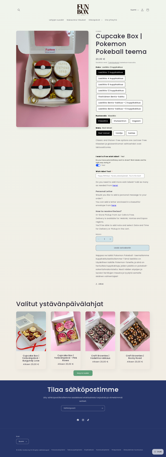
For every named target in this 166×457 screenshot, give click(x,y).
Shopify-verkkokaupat (41, 450)
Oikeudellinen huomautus (133, 450)
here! (115, 185)
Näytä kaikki (83, 373)
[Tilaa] (102, 408)
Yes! (103, 165)
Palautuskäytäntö (58, 450)
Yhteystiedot (116, 450)
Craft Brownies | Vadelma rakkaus (100, 357)
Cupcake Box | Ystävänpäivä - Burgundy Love (31, 358)
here (113, 205)
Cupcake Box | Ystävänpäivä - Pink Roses (65, 358)
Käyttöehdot (89, 450)
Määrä (98, 234)
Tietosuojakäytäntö (74, 450)
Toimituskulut (113, 62)
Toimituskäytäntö (102, 450)
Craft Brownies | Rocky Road (135, 357)
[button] (19, 10)
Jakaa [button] (101, 284)
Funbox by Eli (27, 450)
